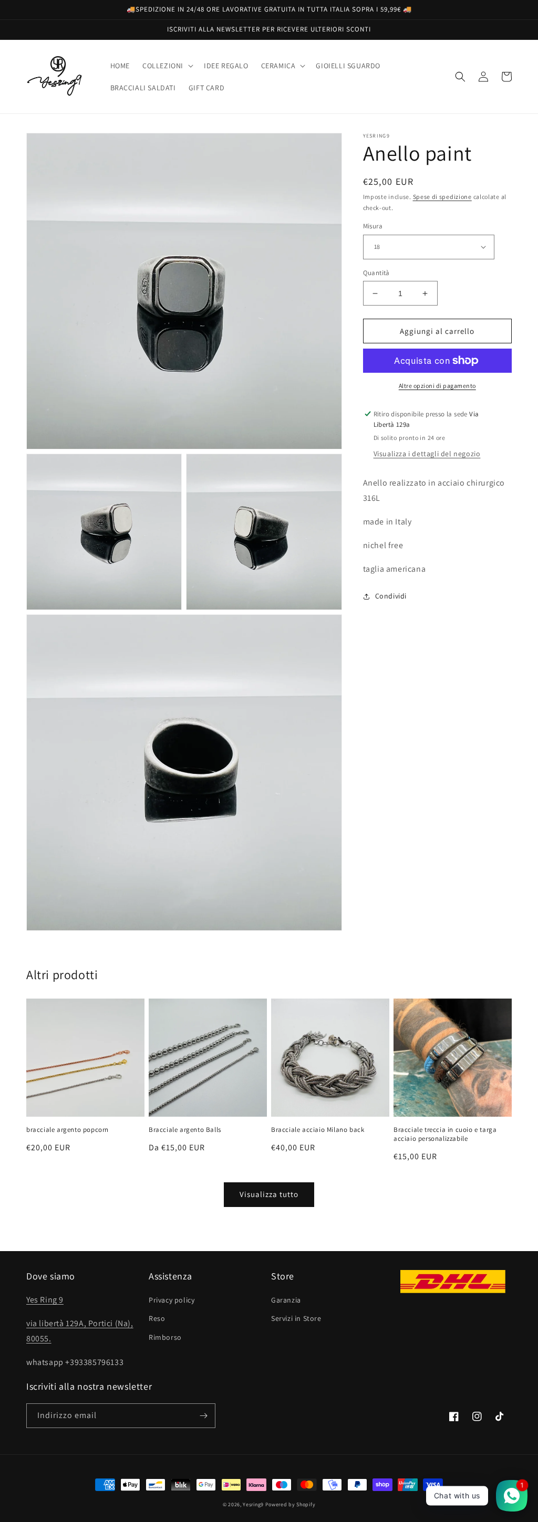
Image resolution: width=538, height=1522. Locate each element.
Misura (372, 226)
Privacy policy (171, 1300)
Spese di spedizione (442, 197)
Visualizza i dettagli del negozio (427, 453)
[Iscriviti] (203, 1415)
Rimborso (165, 1337)
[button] (167, 66)
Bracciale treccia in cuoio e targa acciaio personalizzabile (445, 1134)
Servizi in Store (296, 1318)
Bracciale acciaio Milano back (317, 1130)
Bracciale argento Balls (185, 1130)
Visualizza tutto (269, 1194)
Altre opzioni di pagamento (437, 386)
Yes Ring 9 (45, 1299)
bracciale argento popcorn (67, 1130)
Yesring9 (253, 1504)
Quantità (376, 272)
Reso (157, 1318)
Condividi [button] (391, 596)
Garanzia (286, 1300)
